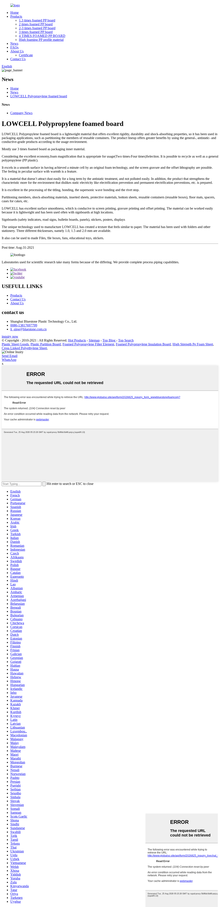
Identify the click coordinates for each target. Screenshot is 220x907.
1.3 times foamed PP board (37, 20)
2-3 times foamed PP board (37, 28)
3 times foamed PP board (36, 32)
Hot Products (77, 340)
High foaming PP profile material (41, 39)
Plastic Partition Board (46, 344)
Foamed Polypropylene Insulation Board (143, 344)
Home (14, 12)
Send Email (9, 356)
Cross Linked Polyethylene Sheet (24, 348)
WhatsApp (9, 360)
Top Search (126, 340)
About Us (17, 51)
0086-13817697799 (23, 325)
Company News (21, 113)
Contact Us (18, 59)
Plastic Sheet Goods (15, 344)
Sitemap (94, 340)
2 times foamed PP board (36, 24)
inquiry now (10, 336)
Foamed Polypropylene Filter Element (88, 344)
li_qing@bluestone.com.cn (28, 329)
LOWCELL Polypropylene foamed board (38, 96)
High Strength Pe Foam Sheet (193, 344)
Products (16, 16)
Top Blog (109, 340)
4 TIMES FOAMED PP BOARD (42, 36)
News (14, 43)
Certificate (26, 55)
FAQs (14, 47)
